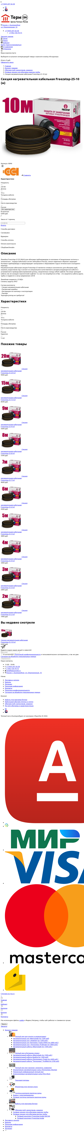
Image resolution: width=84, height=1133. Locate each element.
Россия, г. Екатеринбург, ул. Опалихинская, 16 (24, 673)
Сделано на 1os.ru (8, 994)
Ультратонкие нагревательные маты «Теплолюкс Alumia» (35, 1070)
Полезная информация (14, 686)
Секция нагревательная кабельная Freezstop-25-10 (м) (14, 641)
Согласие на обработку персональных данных (18, 656)
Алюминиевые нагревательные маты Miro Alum (31, 1074)
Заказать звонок (7, 36)
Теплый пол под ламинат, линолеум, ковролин (33, 1068)
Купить (3, 225)
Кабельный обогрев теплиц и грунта (19, 702)
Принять (4, 1024)
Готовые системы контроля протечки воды (29, 1097)
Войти (3, 45)
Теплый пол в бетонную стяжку (27, 1053)
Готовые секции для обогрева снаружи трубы (30, 1112)
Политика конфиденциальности (17, 690)
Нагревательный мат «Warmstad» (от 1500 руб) (31, 1038)
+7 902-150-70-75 (15, 33)
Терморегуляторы (22, 1080)
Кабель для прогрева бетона (16, 700)
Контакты (8, 688)
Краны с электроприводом (23, 1095)
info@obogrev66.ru (13, 671)
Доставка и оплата (12, 680)
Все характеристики (8, 209)
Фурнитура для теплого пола (26, 1087)
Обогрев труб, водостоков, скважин (19, 704)
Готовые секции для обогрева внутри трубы (30, 1114)
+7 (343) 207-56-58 (8, 4)
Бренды (8, 682)
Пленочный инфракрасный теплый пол (28, 1072)
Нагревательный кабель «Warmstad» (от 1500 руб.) (32, 1047)
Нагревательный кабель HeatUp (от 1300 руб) (30, 1057)
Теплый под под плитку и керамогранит (30, 1036)
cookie (21, 1020)
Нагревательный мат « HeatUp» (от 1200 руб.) (30, 1040)
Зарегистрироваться (13, 45)
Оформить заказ (7, 62)
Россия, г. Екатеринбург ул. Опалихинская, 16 (10, 26)
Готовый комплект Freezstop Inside (30, 1118)
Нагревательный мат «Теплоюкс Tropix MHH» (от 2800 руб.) (35, 1042)
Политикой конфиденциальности (28, 654)
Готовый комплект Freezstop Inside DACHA (33, 1116)
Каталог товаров (11, 1030)
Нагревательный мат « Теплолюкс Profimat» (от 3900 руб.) (35, 1044)
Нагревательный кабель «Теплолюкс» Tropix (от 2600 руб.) (35, 1059)
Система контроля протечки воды (28, 1093)
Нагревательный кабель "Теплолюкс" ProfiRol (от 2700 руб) (36, 1061)
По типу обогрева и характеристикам (19, 706)
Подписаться (6, 658)
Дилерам (8, 684)
